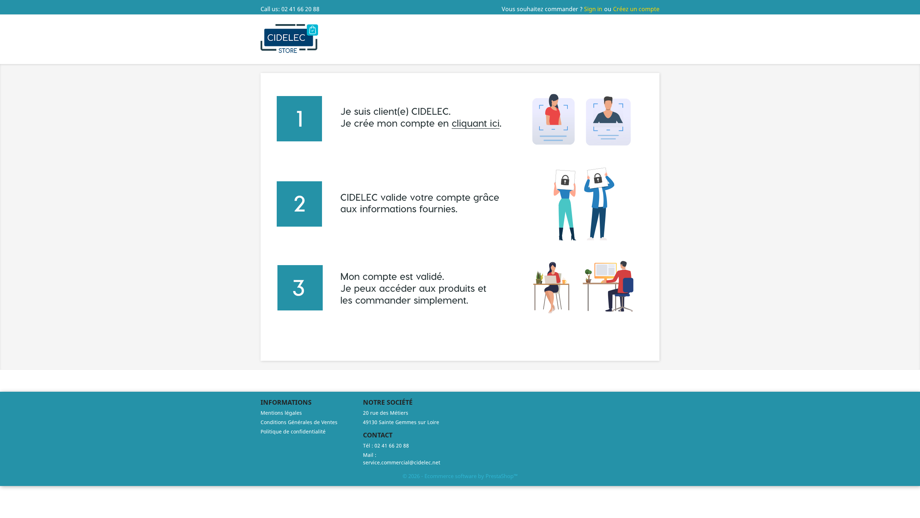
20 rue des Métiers (385, 412)
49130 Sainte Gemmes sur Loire (401, 422)
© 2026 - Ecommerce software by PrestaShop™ (460, 476)
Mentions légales (281, 412)
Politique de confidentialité (293, 431)
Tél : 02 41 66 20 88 (386, 445)
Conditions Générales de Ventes (299, 422)
